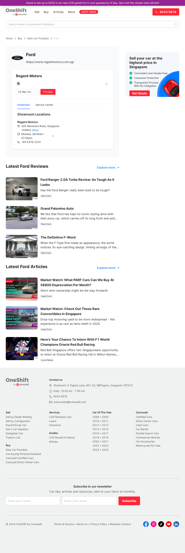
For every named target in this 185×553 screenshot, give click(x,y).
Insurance (55, 425)
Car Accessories (145, 441)
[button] (40, 136)
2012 (95, 425)
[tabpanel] (62, 128)
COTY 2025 (88, 11)
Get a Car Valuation (17, 429)
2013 (105, 425)
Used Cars (142, 425)
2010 (95, 421)
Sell (37, 12)
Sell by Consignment (18, 421)
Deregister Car (14, 433)
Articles (58, 12)
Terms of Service (64, 524)
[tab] (62, 84)
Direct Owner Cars (147, 421)
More (71, 12)
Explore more (106, 167)
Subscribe (129, 501)
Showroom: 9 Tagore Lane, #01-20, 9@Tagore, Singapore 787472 (93, 385)
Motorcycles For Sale (148, 445)
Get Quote (139, 93)
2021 (105, 441)
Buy (46, 12)
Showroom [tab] (23, 104)
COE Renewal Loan (60, 416)
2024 (95, 449)
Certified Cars (144, 416)
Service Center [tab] (44, 104)
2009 (105, 416)
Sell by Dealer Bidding (19, 416)
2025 (105, 449)
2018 (95, 437)
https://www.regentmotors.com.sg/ (50, 62)
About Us (82, 524)
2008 (95, 416)
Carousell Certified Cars (20, 458)
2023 (105, 445)
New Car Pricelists (38, 38)
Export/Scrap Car (16, 425)
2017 (105, 433)
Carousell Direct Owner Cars (22, 462)
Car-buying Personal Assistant (23, 453)
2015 (105, 429)
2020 (95, 441)
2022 (95, 445)
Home (9, 38)
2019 (105, 437)
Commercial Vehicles (148, 437)
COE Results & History (62, 437)
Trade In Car (13, 437)
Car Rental (142, 429)
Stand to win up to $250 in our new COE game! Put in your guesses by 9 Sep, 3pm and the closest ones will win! (92, 2)
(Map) (35, 130)
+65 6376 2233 (31, 141)
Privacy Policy (98, 524)
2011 (105, 421)
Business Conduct (120, 524)
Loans (52, 421)
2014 (95, 429)
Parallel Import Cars (147, 433)
